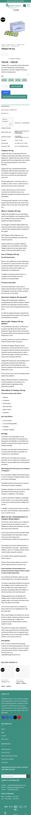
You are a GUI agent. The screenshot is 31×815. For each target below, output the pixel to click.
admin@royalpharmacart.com (17, 785)
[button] (2, 5)
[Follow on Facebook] (3, 717)
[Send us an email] (15, 717)
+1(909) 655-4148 (12, 789)
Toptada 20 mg (5, 681)
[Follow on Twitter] (11, 717)
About (3, 729)
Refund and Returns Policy (9, 756)
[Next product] (2, 54)
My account (4, 739)
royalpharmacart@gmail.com (15, 787)
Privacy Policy (5, 752)
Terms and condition (7, 759)
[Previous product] (6, 54)
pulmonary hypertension (21, 313)
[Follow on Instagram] (7, 717)
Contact (3, 735)
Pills (2, 76)
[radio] (4, 80)
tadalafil (20, 596)
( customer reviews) (14, 58)
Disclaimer (4, 762)
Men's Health (11, 44)
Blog (2, 732)
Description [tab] (5, 106)
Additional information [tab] (9, 110)
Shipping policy (6, 749)
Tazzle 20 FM (20, 681)
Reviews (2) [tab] (4, 113)
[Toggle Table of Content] (10, 124)
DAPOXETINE (15, 46)
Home (3, 44)
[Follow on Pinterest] (19, 717)
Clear (28, 74)
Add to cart (16, 86)
